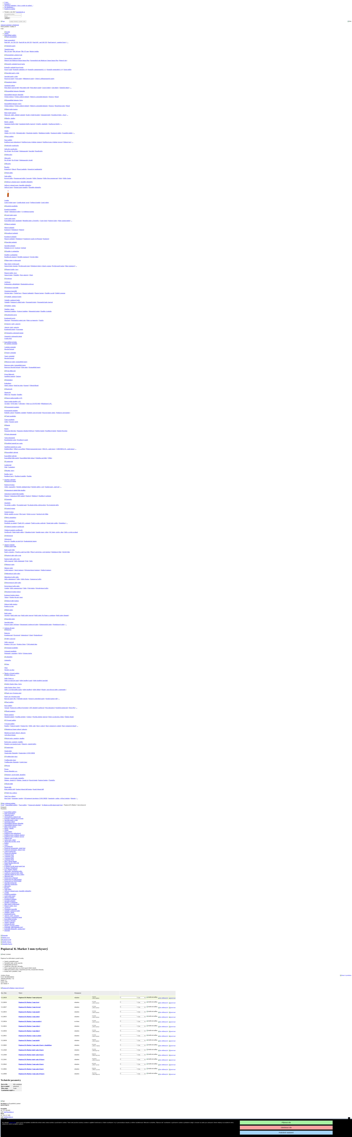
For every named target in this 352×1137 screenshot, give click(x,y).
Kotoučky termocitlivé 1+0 (55, 69)
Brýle (20, 653)
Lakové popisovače (10, 851)
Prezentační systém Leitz (18, 320)
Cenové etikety (46, 87)
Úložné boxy (18, 293)
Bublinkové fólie (56, 552)
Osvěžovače (7, 532)
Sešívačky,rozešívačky (10, 149)
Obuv (6, 668)
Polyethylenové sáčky (42, 588)
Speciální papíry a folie (11, 76)
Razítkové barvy (9, 476)
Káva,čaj (7, 541)
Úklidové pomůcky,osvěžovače (13, 530)
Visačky (41, 320)
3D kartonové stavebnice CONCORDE (35, 798)
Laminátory (11, 467)
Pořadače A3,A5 (9, 248)
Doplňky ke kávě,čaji (17, 541)
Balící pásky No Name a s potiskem (44, 615)
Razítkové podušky (20, 476)
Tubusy (6, 597)
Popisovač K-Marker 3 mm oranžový (30, 1021)
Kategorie (3, 807)
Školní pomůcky (9, 714)
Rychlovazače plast (24, 266)
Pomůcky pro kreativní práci (12, 744)
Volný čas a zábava (9, 796)
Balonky (73, 798)
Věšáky (50, 458)
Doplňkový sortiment (45, 496)
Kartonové (7, 229)
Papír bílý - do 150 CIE (11, 42)
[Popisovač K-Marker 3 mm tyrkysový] (12, 988)
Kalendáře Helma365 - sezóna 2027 (14, 929)
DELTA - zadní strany (49, 449)
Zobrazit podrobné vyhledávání (10, 25)
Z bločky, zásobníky (42, 124)
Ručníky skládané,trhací (24, 487)
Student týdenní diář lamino (24, 789)
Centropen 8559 (9, 859)
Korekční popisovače (62, 708)
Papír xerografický (9, 40)
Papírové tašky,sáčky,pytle (12, 559)
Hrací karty (7, 798)
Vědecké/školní (34, 385)
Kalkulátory (7, 383)
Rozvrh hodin (33, 780)
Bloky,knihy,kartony (10, 113)
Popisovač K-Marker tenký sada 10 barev (31, 1059)
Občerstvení (7, 539)
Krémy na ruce (31, 514)
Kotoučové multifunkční (35, 169)
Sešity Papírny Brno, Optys (12, 687)
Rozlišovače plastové (10, 257)
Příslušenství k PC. (46, 403)
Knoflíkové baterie (50, 431)
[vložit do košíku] (152, 997)
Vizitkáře (7, 302)
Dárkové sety (67, 142)
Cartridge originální (10, 347)
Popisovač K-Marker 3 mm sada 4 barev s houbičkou (35, 1045)
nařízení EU (12, 1122)
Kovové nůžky (8, 178)
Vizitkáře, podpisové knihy (12, 300)
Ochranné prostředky (10, 651)
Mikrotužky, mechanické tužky (13, 871)
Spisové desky (8, 275)
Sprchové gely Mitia (42, 514)
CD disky (7, 403)
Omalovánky (8, 751)
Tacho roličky (68, 69)
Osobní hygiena (9, 512)
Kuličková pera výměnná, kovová (52, 142)
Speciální (31, 151)
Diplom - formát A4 (22, 780)
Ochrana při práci (9, 628)
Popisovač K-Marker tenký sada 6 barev (31, 1054)
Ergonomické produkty (11, 410)
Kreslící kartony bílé (51, 698)
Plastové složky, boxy (10, 273)
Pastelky (6, 726)
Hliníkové (35, 496)
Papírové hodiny (43, 780)
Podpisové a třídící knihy (18, 302)
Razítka (29, 476)
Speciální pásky (8, 622)
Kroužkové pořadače (10, 236)
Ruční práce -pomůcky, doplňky (13, 742)
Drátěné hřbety (8, 449)
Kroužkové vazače (22, 440)
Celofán (6, 588)
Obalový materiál (9, 545)
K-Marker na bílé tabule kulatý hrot (52, 805)
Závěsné (23, 248)
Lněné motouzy (8, 570)
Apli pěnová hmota (9, 735)
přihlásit (7, 18)
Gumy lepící (43, 220)
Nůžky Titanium (37, 178)
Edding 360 (7, 864)
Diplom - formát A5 (10, 780)
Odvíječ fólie (66, 552)
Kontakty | (7, 4)
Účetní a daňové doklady (22, 97)
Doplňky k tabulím (46, 311)
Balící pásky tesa (15, 615)
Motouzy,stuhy (8, 568)
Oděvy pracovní (9, 642)
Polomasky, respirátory (11, 653)
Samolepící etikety (9, 85)
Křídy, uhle (32, 726)
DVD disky (14, 403)
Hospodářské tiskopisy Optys (12, 103)
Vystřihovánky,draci (10, 760)
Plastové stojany (39, 293)
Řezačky (6, 167)
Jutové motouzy (19, 570)
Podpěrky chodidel (20, 412)
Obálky (6, 131)
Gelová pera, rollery (10, 840)
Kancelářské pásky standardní (13, 220)
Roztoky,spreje (13, 422)
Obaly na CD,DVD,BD (33, 403)
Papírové (28, 496)
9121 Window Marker (10, 869)
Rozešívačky (39, 151)
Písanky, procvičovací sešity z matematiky (54, 689)
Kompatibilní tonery (35, 367)
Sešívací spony (8, 187)
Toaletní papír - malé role (52, 487)
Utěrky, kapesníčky (10, 487)
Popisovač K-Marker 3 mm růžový (29, 1026)
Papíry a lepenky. (9, 552)
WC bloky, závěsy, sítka (56, 532)
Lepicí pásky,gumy (9, 218)
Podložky (16, 275)
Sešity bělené (37, 689)
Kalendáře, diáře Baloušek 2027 (13, 927)
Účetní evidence (9, 97)
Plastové (21, 229)
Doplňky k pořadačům (10, 255)
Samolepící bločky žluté (11, 124)
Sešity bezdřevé (27, 689)
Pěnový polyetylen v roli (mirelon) (41, 552)
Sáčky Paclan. (25, 579)
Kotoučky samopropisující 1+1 (37, 69)
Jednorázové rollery (15, 211)
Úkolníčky (52, 780)
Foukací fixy (24, 726)
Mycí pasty (22, 514)
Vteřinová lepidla (35, 202)
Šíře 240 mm (16, 51)
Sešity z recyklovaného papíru (13, 689)
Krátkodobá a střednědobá (12, 284)
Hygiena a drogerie (9, 479)
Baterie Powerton (62, 431)
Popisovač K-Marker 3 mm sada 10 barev (31, 1074)
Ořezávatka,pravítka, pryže (12, 841)
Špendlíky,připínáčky (35, 187)
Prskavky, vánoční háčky (29, 744)
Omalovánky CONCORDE (27, 753)
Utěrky (6, 422)
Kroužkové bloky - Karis (59, 115)
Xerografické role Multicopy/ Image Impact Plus (44, 60)
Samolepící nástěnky (10, 311)
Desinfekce (62, 523)
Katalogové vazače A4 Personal (33, 239)
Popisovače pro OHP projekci (13, 879)
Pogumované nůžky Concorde (23, 178)
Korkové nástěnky (22, 311)
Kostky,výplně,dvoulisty (33, 115)
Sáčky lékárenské (19, 561)
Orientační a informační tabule (13, 336)
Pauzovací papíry (9, 78)
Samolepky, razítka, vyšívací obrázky (59, 798)
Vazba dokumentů (9, 438)
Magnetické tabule (34, 311)
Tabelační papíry (9, 49)
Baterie (6, 428)
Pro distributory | (9, 7)
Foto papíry (18, 78)
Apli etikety (55, 87)
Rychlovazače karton (58, 266)
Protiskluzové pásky (59, 624)
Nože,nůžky (7, 176)
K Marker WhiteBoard (11, 868)
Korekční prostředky (10, 209)
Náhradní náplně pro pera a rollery (14, 874)
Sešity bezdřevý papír (26, 680)
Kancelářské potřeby (10, 35)
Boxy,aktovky (24, 275)
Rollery (6, 843)
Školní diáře (7, 787)
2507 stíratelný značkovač (36, 708)
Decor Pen (72, 708)
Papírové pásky (52, 220)
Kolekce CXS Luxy (10, 644)
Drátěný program (60, 293)
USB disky (22, 403)
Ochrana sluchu (27, 653)
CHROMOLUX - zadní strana (65, 449)
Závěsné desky (8, 293)
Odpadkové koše (30, 532)
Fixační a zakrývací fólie (22, 552)
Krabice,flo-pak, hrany (16, 597)
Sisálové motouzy (46, 570)
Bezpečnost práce (60, 106)
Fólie (5, 467)
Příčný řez (7, 394)
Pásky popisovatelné (64, 220)
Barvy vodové (41, 726)
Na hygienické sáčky (53, 505)
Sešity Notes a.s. (9, 678)
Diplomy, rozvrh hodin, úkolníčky (14, 778)
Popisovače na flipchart (11, 878)
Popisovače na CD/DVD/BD (12, 881)
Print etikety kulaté (35, 87)
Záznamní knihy (46, 115)
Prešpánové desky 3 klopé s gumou (41, 266)
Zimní (31, 635)
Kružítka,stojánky (20, 717)
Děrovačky (7, 158)
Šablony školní (69, 717)
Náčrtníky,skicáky (22, 698)
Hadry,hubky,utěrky (18, 532)
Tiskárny (18, 376)
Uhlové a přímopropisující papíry (44, 78)
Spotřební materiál (9, 376)
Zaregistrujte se (20, 12)
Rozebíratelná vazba (10, 440)
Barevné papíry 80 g (10, 698)
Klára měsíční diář (9, 789)
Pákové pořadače (9, 227)
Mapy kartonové (70, 266)
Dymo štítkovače (9, 374)
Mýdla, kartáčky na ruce (11, 514)
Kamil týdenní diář (38, 789)
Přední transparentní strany (34, 449)
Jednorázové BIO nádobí (17, 496)
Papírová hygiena (9, 485)
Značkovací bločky (54, 124)
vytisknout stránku (9, 803)
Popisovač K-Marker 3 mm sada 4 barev (31, 1064)
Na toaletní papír (22, 505)
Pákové (14, 169)
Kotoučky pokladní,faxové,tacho (13, 67)
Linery (6, 845)
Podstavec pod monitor (63, 412)
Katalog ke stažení (9, 9)
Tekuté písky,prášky (52, 523)
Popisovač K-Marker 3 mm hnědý (29, 1040)
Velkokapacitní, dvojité (26, 160)
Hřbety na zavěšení (19, 449)
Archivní (17, 248)
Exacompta (19, 329)
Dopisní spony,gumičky (21, 187)
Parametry (4, 809)
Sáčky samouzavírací (16, 588)
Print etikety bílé (24, 87)
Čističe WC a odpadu (24, 523)
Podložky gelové (9, 412)
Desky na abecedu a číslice (56, 717)
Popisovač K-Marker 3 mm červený (30, 1007)
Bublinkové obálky (44, 133)
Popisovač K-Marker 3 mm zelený (29, 1016)
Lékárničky (7, 660)
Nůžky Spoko (67, 178)
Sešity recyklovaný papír (11, 680)
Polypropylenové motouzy (32, 570)
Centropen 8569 (9, 858)
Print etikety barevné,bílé (11, 87)
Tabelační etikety (64, 87)
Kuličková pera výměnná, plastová (32, 142)
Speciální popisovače (10, 883)
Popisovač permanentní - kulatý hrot (14, 848)
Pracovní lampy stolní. (48, 412)
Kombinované (8, 635)
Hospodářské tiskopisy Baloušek (13, 94)
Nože (60, 178)
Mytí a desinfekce (9, 521)
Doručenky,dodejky (32, 133)
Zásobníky (7, 503)
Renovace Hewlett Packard (12, 367)
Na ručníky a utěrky (10, 505)
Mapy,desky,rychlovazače (11, 264)
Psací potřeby (8, 140)
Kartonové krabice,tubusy (11, 595)
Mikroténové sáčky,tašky (11, 577)
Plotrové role (63, 60)
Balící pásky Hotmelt (62, 615)
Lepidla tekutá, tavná (23, 202)
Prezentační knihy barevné (45, 302)
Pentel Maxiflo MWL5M (11, 863)
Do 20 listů (7, 151)
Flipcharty (7, 320)
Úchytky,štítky (34, 257)
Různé (57, 97)
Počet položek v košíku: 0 (8, 27)
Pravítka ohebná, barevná (40, 717)
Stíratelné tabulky (9, 717)
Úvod (2, 805)
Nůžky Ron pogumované (50, 178)
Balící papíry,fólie (9, 550)
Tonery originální (9, 356)
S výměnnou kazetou (28, 211)
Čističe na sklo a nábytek (38, 523)
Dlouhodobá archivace (27, 284)
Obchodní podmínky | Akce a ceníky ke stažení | (18, 5)
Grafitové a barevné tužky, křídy (13, 873)
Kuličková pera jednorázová (12, 142)
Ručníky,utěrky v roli (38, 487)
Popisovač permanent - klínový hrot (14, 850)
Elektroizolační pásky (46, 624)
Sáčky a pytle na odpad (71, 532)
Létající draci (23, 762)
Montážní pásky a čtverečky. (31, 220)
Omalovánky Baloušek (11, 753)
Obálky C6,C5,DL (9, 133)
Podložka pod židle (41, 458)
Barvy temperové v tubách (53, 726)
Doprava (51, 97)
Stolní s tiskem (8, 385)
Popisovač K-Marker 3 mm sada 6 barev (31, 1069)
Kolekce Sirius (21, 644)
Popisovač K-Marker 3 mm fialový (29, 1031)
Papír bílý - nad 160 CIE (40, 42)
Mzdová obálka (34, 51)
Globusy (29, 717)
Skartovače (7, 392)
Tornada (6, 708)
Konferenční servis (9, 318)
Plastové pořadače (9, 239)
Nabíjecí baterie (39, 431)
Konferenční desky (9, 329)
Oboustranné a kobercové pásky (29, 624)
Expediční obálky (67, 133)
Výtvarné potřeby (9, 724)
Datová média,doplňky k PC (12, 401)
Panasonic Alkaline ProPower (25, 431)
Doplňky (19, 394)
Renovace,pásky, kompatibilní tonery (15, 365)
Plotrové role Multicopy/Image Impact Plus (16, 60)
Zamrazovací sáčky (35, 579)
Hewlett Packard (9, 349)
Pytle (26, 561)
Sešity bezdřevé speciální (40, 680)
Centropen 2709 (9, 856)
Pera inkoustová (50, 708)
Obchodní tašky (20, 133)
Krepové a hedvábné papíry (37, 698)
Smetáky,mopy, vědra (42, 532)
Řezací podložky (22, 169)
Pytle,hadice (31, 588)
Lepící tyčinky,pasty (10, 202)
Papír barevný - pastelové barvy (57, 42)
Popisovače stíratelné (34, 805)
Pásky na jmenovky (32, 320)
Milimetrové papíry (28, 78)
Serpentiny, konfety (17, 798)
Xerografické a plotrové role (12, 58)
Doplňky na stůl (49, 293)
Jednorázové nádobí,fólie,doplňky (14, 494)
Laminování (7, 465)
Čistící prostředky (9, 419)
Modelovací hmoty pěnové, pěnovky (15, 733)
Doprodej (7, 930)
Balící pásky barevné (27, 615)
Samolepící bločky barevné (27, 124)
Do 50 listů (15, 151)
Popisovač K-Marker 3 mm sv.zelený (30, 1035)
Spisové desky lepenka (11, 266)
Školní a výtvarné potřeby (11, 673)
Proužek (13, 394)
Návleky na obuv (9, 670)
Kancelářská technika (10, 342)
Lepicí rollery (45, 202)
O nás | (6, 2)
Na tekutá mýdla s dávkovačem (37, 505)
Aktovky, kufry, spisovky (11, 327)
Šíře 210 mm (8, 51)
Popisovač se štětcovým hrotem (19, 708)
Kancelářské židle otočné (11, 458)
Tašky (31, 561)
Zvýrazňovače (8, 846)
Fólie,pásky (24, 367)
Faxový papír (8, 69)
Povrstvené (17, 635)
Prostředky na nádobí (10, 523)
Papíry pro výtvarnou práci (12, 696)
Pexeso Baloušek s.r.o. (10, 771)
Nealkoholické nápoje (30, 541)
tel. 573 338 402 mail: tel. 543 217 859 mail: (7, 1111)
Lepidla (6, 200)
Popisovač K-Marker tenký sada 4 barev (31, 1050)
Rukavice (7, 633)
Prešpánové (15, 229)
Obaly (31, 275)
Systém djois (8, 338)
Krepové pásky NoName (11, 624)
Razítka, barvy (8, 474)
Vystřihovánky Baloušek (11, 762)
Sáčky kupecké (8, 561)
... (67, 42)
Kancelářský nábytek (10, 456)
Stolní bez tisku (18, 385)
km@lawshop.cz (9, 1112)
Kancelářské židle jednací (27, 458)
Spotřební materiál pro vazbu (12, 447)
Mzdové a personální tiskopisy (39, 97)
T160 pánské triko (32, 644)
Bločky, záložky (9, 122)
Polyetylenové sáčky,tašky (12, 586)
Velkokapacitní (23, 151)
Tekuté (6, 211)
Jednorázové (24, 635)
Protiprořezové (38, 635)
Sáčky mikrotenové (10, 579)
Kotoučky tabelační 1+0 (20, 69)
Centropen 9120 (9, 854)
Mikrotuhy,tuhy (8, 876)
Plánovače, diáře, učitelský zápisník (14, 115)
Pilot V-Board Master (10, 861)
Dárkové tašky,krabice (10, 604)
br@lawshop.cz (8, 1117)
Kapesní (26, 385)
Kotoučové (7, 169)
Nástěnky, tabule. (9, 309)
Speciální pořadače (9, 246)
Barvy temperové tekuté (69, 726)
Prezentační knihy (31, 302)
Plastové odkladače (28, 293)
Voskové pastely (15, 726)
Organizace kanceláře (10, 291)
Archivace (7, 282)
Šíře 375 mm (25, 51)
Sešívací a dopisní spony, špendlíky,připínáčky (17, 185)
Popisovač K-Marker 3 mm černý (29, 1002)
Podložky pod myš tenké (34, 412)
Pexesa (6, 769)
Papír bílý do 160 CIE (25, 42)
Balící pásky (8, 613)
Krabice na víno (9, 606)
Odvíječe (7, 615)
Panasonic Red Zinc (10, 431)
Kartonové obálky (56, 133)
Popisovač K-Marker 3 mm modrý (29, 1012)
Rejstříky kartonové (23, 257)
